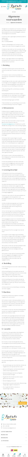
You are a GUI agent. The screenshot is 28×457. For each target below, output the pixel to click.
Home (7, 22)
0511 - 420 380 (6, 426)
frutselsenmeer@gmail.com (8, 124)
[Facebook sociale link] (13, 12)
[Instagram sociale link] (15, 12)
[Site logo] (14, 6)
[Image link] (9, 417)
